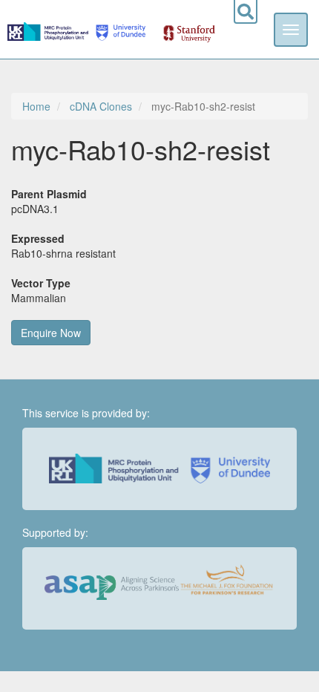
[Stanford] (181, 29)
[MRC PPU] (49, 29)
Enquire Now (51, 332)
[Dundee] (118, 29)
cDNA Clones (101, 106)
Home (36, 106)
